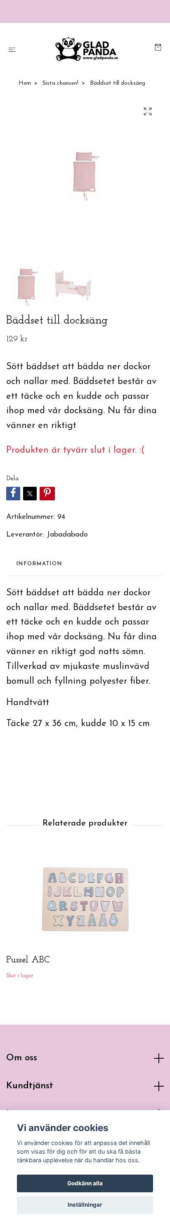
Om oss (21, 1058)
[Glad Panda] (87, 48)
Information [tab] (39, 564)
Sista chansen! (60, 83)
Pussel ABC (28, 960)
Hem (25, 83)
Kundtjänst (29, 1086)
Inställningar (85, 1204)
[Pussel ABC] (85, 899)
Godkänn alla (85, 1183)
